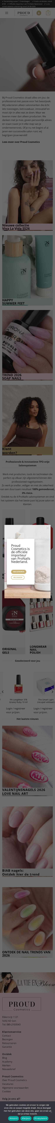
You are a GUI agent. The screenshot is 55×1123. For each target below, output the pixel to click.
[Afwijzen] (51, 1113)
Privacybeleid (40, 1118)
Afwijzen (26, 1118)
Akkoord (13, 1118)
